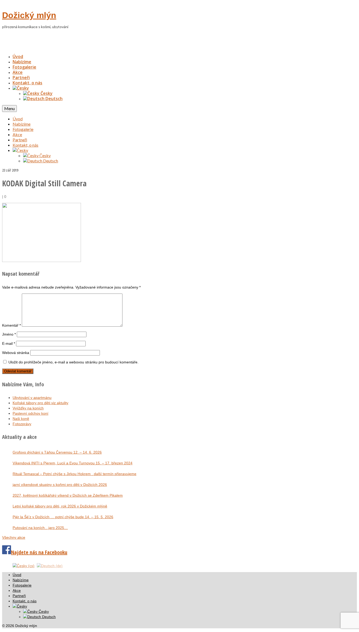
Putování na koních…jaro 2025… (40, 528)
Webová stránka (15, 353)
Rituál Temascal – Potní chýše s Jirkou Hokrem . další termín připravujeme (74, 474)
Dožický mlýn (29, 15)
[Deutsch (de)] (50, 565)
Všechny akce (13, 537)
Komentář (11, 325)
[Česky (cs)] (23, 565)
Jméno (9, 334)
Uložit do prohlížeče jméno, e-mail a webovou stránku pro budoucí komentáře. (73, 362)
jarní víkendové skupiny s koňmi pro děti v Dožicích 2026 (60, 484)
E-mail (8, 343)
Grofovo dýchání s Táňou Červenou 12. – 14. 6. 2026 (57, 452)
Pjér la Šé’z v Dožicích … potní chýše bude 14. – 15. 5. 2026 (63, 517)
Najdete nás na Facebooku (39, 552)
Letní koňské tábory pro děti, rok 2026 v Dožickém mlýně (60, 506)
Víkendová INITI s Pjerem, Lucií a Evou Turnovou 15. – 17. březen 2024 (72, 463)
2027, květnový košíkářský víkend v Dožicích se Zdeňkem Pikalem (68, 495)
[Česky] (21, 88)
